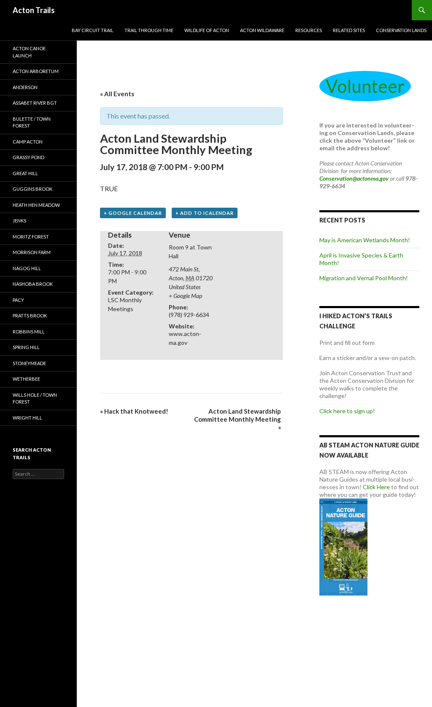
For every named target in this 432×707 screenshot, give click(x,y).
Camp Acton (28, 141)
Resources (308, 30)
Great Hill (25, 173)
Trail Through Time (148, 30)
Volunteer (365, 86)
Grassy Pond (28, 157)
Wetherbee (26, 379)
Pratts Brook (30, 315)
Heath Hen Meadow (36, 205)
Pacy (18, 300)
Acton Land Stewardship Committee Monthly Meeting (237, 419)
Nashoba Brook (33, 284)
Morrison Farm (32, 252)
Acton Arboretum (36, 71)
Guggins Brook (32, 189)
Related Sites (349, 30)
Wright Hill (27, 417)
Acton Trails (34, 10)
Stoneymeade (29, 363)
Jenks (19, 220)
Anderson (25, 87)
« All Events (117, 94)
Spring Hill (26, 347)
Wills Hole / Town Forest (35, 398)
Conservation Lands (401, 30)
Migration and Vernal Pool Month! (363, 278)
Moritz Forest (31, 236)
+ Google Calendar (133, 213)
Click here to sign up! (347, 410)
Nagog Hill (27, 268)
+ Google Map (185, 295)
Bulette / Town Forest (32, 122)
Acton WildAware (262, 30)
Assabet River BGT (35, 103)
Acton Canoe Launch (29, 52)
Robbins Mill (29, 331)
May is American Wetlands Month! (364, 240)
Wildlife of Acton (206, 30)
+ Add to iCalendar (205, 213)
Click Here (376, 486)
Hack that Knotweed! (134, 411)
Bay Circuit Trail (92, 30)
